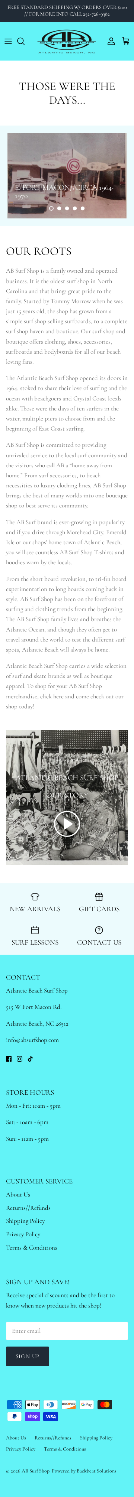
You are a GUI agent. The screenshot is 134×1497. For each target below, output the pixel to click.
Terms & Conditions (31, 1247)
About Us (18, 1194)
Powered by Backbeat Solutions (84, 1471)
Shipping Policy (25, 1221)
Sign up (27, 1356)
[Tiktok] (30, 1059)
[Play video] (67, 824)
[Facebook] (9, 1059)
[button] (51, 208)
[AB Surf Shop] (67, 41)
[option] (67, 175)
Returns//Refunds (28, 1208)
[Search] (24, 41)
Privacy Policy (23, 1234)
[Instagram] (19, 1059)
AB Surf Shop (36, 1471)
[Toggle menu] (8, 41)
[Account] (109, 41)
